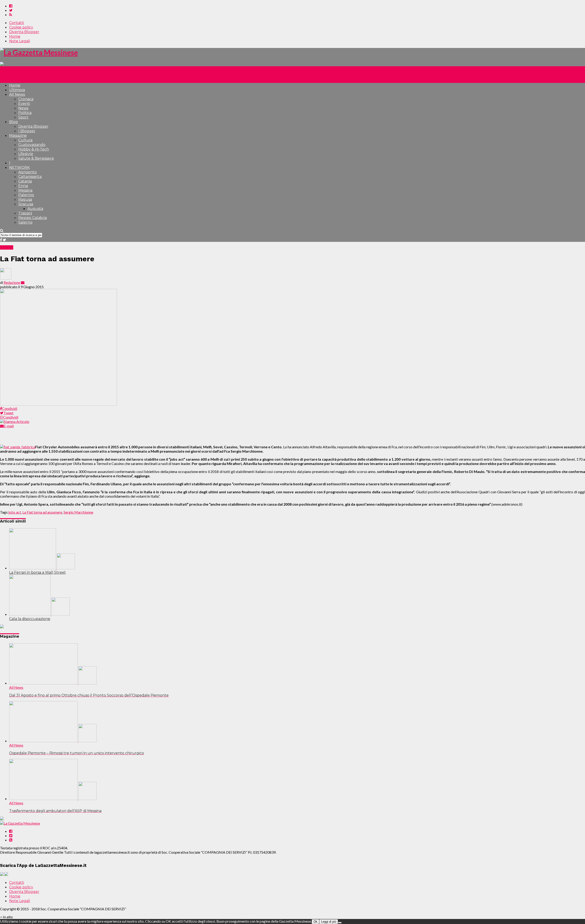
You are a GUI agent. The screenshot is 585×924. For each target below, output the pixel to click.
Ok (315, 921)
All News (17, 94)
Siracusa (25, 204)
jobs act (14, 512)
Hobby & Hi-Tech (33, 149)
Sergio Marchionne (78, 512)
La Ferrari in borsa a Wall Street (37, 572)
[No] (340, 922)
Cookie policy (21, 27)
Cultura (25, 140)
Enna (23, 186)
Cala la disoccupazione (29, 619)
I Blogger (26, 131)
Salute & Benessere (36, 158)
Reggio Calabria (32, 218)
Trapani (25, 213)
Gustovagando (31, 145)
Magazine (18, 135)
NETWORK (19, 167)
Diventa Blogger (24, 32)
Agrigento (27, 172)
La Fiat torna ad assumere (42, 512)
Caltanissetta (30, 176)
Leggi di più (328, 921)
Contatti (16, 23)
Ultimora (17, 90)
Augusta (35, 208)
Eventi (24, 103)
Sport (23, 117)
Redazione (12, 282)
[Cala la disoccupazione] (39, 614)
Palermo (26, 195)
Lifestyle (25, 154)
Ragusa (25, 199)
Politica (25, 113)
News (23, 108)
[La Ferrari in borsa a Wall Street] (42, 568)
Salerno (25, 222)
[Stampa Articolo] (14, 421)
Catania (25, 181)
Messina (25, 190)
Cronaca (25, 99)
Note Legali (19, 41)
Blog (13, 122)
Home (14, 36)
